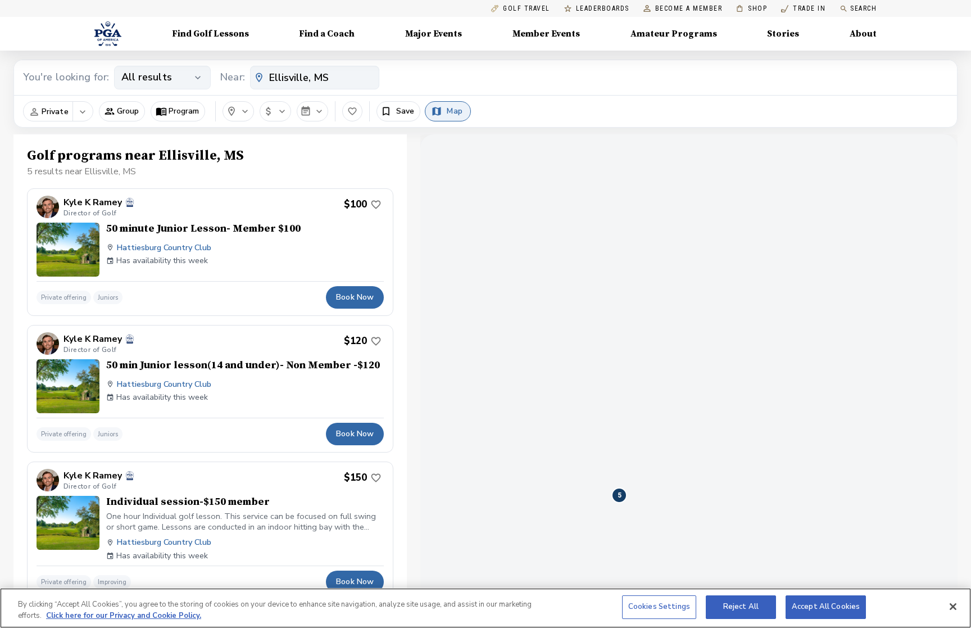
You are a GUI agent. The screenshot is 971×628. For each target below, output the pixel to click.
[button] (122, 111)
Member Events (546, 33)
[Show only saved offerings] (352, 111)
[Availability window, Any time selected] (312, 111)
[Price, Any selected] (275, 111)
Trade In (803, 8)
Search (863, 8)
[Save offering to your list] (376, 205)
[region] (485, 608)
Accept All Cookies (826, 607)
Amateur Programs (673, 33)
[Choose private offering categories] (82, 112)
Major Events (433, 33)
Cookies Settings (659, 607)
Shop (751, 8)
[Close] (953, 606)
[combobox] (314, 77)
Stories (783, 33)
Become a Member (689, 8)
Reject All (741, 607)
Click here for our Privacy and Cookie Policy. (123, 616)
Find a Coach (327, 33)
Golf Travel (526, 8)
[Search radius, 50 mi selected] (238, 111)
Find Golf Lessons (210, 33)
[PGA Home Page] (107, 34)
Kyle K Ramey (92, 202)
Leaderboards (602, 8)
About (863, 33)
